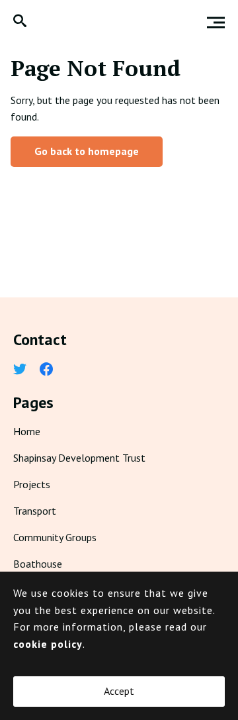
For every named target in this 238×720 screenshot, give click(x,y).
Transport (34, 510)
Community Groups (55, 537)
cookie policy (48, 643)
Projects (31, 484)
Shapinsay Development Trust (79, 457)
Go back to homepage (86, 151)
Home (26, 431)
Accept (119, 690)
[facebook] (46, 370)
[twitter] (19, 370)
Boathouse (37, 563)
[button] (19, 22)
